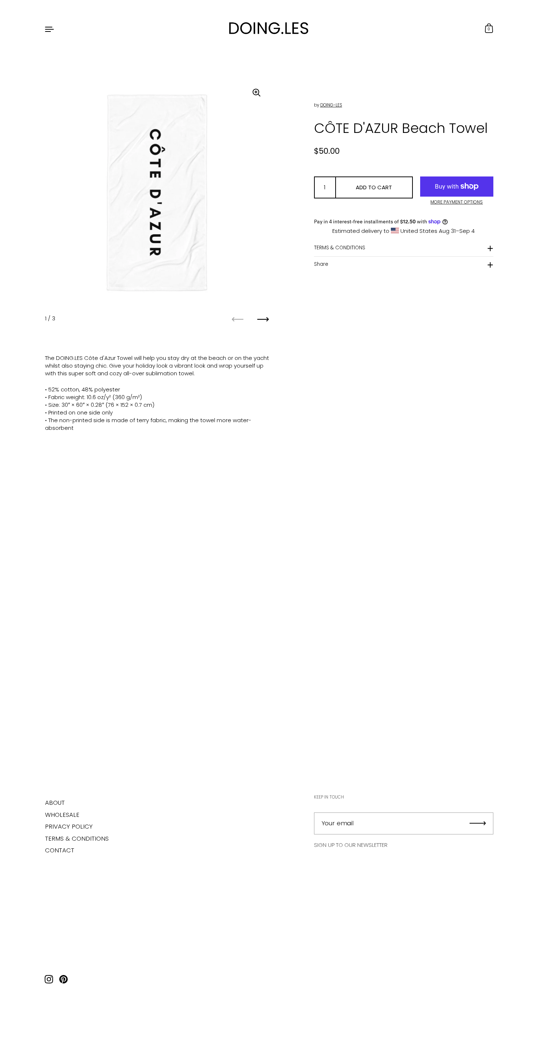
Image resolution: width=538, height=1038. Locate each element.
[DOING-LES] (269, 28)
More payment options (456, 202)
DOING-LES (331, 105)
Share (321, 264)
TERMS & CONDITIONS (339, 247)
